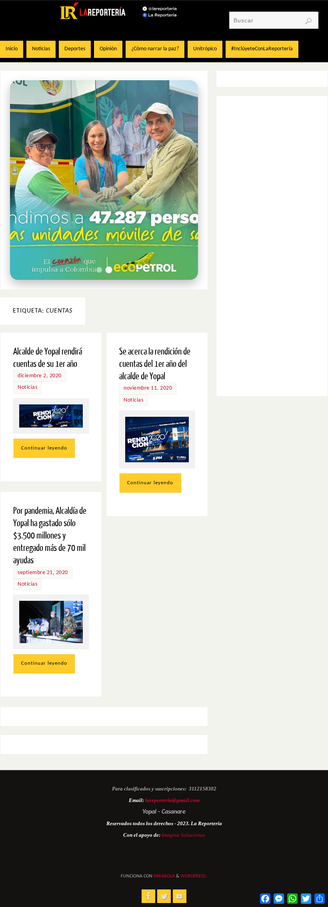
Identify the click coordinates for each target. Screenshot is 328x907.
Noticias (27, 387)
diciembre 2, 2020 (40, 375)
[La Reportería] (148, 896)
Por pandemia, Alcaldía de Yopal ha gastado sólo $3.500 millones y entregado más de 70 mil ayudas (49, 536)
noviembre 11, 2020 (148, 388)
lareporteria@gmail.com (172, 800)
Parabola (164, 876)
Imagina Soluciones (183, 835)
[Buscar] (308, 21)
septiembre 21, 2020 (43, 572)
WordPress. (193, 876)
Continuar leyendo (44, 448)
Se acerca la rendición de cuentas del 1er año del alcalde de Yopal (154, 364)
